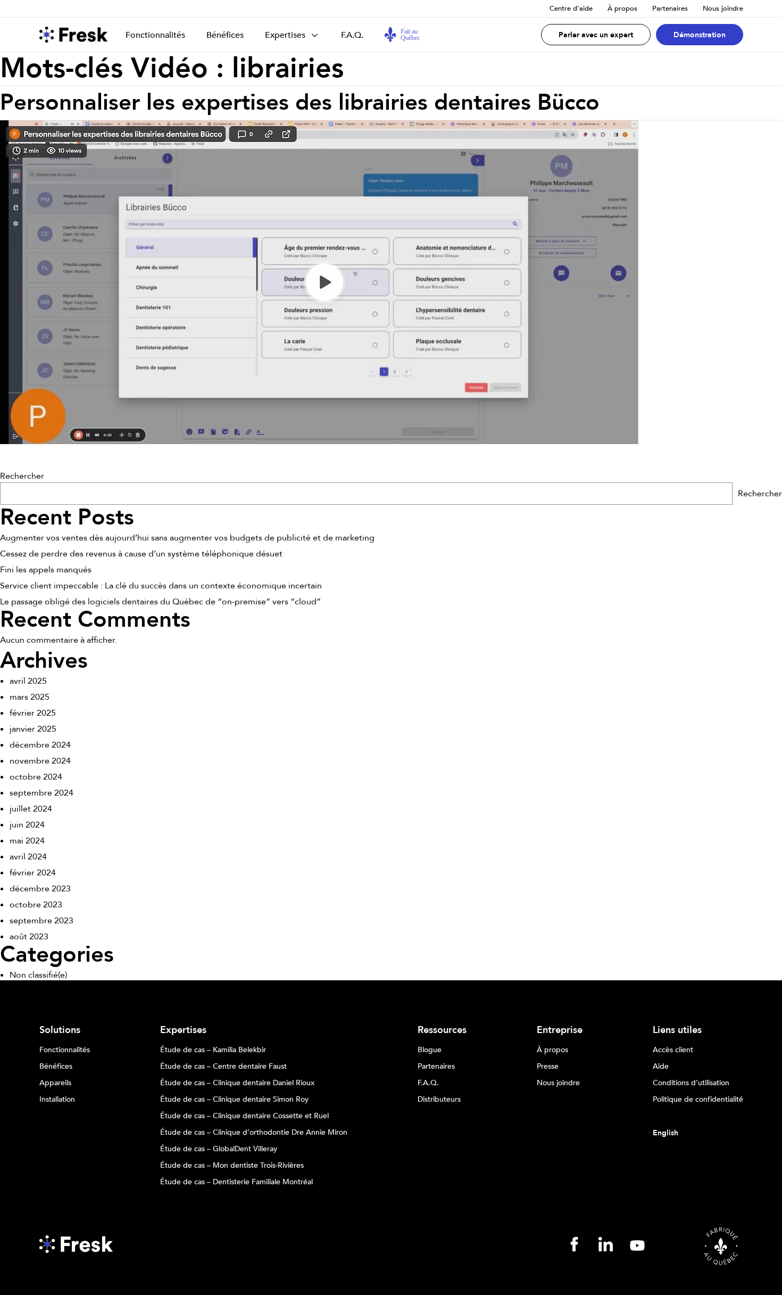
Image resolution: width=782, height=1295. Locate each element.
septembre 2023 (41, 921)
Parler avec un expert (596, 35)
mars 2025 (29, 697)
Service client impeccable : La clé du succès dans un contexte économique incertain (161, 586)
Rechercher (22, 476)
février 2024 (33, 873)
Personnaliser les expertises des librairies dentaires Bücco (300, 102)
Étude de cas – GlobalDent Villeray (218, 1149)
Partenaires (670, 8)
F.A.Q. (352, 35)
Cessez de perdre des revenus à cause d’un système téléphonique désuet (141, 554)
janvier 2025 (33, 729)
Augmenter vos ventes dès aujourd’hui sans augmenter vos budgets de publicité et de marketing (187, 538)
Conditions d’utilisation (691, 1083)
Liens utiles (677, 1030)
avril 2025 (28, 681)
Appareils (55, 1083)
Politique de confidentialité (698, 1099)
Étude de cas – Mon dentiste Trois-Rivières (232, 1165)
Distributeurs (439, 1099)
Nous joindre (723, 8)
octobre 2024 (36, 777)
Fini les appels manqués (45, 570)
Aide (661, 1066)
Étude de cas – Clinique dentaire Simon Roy (234, 1099)
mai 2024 (27, 841)
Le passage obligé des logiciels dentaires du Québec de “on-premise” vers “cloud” (160, 602)
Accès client (673, 1050)
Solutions (59, 1030)
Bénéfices (225, 35)
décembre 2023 (40, 889)
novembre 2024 (40, 761)
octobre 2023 (36, 905)
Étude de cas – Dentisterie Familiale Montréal (236, 1182)
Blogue (430, 1050)
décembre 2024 (40, 745)
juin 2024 (27, 825)
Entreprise (560, 1030)
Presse (548, 1066)
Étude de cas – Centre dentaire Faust (223, 1066)
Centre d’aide (571, 8)
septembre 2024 (41, 793)
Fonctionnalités (155, 35)
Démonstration (699, 35)
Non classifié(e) (38, 975)
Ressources (442, 1030)
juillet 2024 (31, 809)
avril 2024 (28, 857)
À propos (622, 8)
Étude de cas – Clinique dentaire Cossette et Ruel (244, 1116)
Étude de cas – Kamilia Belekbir (213, 1050)
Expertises (285, 35)
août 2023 (29, 936)
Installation (57, 1099)
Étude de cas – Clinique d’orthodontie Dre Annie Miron (253, 1132)
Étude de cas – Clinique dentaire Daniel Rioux (237, 1083)
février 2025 (33, 713)
